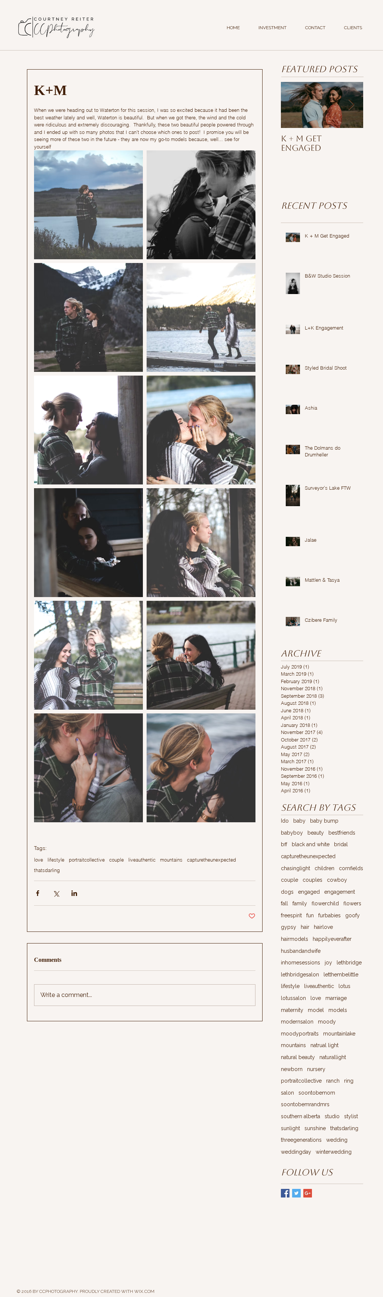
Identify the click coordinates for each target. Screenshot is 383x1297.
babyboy (292, 833)
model (316, 1010)
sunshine (315, 1128)
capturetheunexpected (211, 860)
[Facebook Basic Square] (285, 1193)
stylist (351, 1116)
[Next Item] (351, 105)
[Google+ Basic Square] (307, 1193)
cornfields (351, 868)
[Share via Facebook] (37, 893)
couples (312, 880)
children (324, 868)
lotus (344, 986)
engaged (309, 892)
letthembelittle (341, 975)
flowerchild (325, 903)
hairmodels (294, 939)
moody (327, 1022)
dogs (287, 892)
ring (348, 1081)
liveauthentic (142, 860)
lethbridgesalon (300, 975)
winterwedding (334, 1152)
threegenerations (301, 1140)
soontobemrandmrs (305, 1104)
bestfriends (341, 833)
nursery (316, 1069)
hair (305, 927)
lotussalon (293, 998)
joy (328, 963)
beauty (315, 833)
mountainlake (339, 1034)
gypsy (288, 927)
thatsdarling (47, 870)
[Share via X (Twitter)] (55, 893)
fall (284, 903)
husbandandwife (301, 951)
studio (332, 1116)
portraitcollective (87, 860)
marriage (336, 998)
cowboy (337, 880)
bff (284, 844)
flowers (352, 903)
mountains (171, 860)
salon (287, 1093)
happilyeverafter (332, 939)
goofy (352, 915)
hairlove (323, 927)
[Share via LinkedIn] (74, 893)
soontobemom (316, 1093)
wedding (336, 1140)
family (299, 903)
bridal (341, 844)
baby (299, 821)
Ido (285, 821)
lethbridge (349, 963)
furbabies (329, 915)
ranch (333, 1081)
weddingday (296, 1152)
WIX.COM (144, 1291)
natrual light (324, 1045)
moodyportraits (300, 1034)
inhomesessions (300, 963)
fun (310, 915)
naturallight (332, 1057)
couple (116, 860)
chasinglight (295, 868)
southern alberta (300, 1116)
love (38, 860)
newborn (292, 1069)
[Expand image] (88, 204)
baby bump (324, 821)
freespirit (291, 915)
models (337, 1010)
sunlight (290, 1128)
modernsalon (297, 1022)
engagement (339, 892)
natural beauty (298, 1057)
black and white (311, 844)
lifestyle (56, 860)
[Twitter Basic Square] (296, 1193)
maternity (292, 1010)
